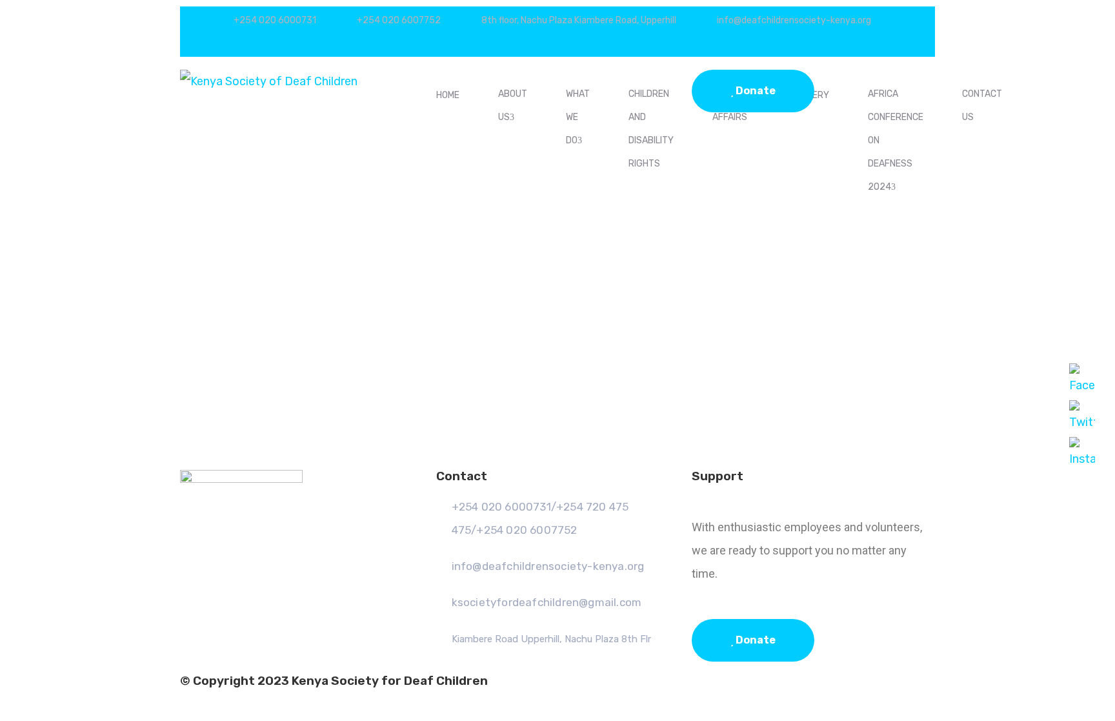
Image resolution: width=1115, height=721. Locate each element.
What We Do (578, 117)
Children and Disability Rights (651, 128)
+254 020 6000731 (275, 20)
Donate (755, 91)
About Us (512, 105)
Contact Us (982, 105)
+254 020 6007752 (399, 20)
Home (447, 95)
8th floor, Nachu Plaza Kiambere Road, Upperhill (578, 20)
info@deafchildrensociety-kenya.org (794, 20)
